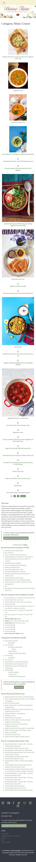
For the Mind (9, 655)
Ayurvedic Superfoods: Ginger (14, 578)
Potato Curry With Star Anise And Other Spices (18, 478)
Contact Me (5, 834)
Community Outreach (11, 641)
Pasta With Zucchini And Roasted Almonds (18, 492)
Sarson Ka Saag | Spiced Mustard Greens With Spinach (18, 293)
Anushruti (8, 598)
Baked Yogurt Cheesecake (13, 718)
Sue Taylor (8, 610)
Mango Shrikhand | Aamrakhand (15, 713)
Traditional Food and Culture (17, 653)
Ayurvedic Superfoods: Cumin (14, 569)
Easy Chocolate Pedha (12, 703)
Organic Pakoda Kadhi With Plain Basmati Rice (18, 448)
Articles (3, 838)
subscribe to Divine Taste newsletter (15, 538)
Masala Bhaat (18, 347)
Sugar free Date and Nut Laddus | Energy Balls (19, 728)
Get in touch (19, 687)
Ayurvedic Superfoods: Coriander (15, 571)
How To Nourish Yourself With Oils (15, 555)
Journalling (11, 657)
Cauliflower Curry (18, 90)
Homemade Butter (19, 786)
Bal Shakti (11, 643)
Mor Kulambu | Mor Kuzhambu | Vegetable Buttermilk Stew (18, 154)
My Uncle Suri (9, 553)
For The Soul (9, 660)
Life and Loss (12, 674)
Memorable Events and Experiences (16, 664)
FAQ (2, 840)
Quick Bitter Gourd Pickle (20, 756)
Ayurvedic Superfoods (15, 647)
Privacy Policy (5, 842)
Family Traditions (13, 672)
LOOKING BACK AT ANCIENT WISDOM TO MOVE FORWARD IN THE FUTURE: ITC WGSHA (19, 559)
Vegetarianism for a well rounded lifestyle (17, 580)
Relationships (9, 670)
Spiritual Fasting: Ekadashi (13, 563)
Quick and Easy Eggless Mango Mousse (17, 736)
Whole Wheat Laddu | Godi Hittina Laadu (18, 730)
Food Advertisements (17, 544)
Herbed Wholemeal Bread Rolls (23, 790)
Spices (14, 649)
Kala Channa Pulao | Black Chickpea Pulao (18, 425)
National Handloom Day (12, 567)
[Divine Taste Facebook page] (14, 803)
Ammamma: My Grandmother (14, 550)
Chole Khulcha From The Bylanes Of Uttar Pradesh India (18, 455)
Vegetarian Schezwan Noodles (18, 286)
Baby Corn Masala (10, 732)
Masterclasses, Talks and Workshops (16, 662)
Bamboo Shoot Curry (18, 471)
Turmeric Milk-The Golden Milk (22, 750)
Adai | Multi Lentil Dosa (18, 279)
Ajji (6, 586)
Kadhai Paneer (18, 485)
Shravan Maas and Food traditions (15, 565)
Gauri (6, 606)
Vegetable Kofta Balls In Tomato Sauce (18, 418)
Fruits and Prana (18, 600)
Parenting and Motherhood (16, 676)
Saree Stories (12, 651)
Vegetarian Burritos (18, 432)
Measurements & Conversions (10, 836)
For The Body (9, 645)
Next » (23, 496)
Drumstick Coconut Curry (18, 122)
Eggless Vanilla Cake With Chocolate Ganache (19, 697)
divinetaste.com (28, 850)
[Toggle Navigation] (3, 2)
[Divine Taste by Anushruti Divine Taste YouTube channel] (8, 803)
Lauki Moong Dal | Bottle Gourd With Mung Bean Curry (18, 161)
